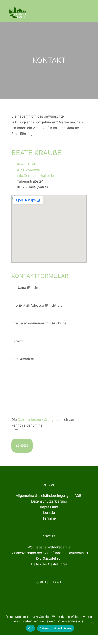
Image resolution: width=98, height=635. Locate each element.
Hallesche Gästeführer (49, 564)
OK (30, 628)
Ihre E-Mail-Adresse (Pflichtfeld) (37, 305)
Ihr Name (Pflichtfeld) (28, 287)
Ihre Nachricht (22, 359)
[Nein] (92, 623)
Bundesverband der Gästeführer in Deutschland (49, 553)
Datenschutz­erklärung (49, 501)
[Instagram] (55, 595)
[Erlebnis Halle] (18, 11)
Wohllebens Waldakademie (49, 547)
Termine (49, 518)
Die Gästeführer (49, 558)
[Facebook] (39, 595)
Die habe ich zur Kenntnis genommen (42, 422)
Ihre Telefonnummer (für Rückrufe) (39, 323)
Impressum (49, 507)
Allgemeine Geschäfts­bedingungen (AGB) (49, 495)
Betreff (17, 341)
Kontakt (49, 512)
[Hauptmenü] (85, 11)
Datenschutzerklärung (36, 419)
